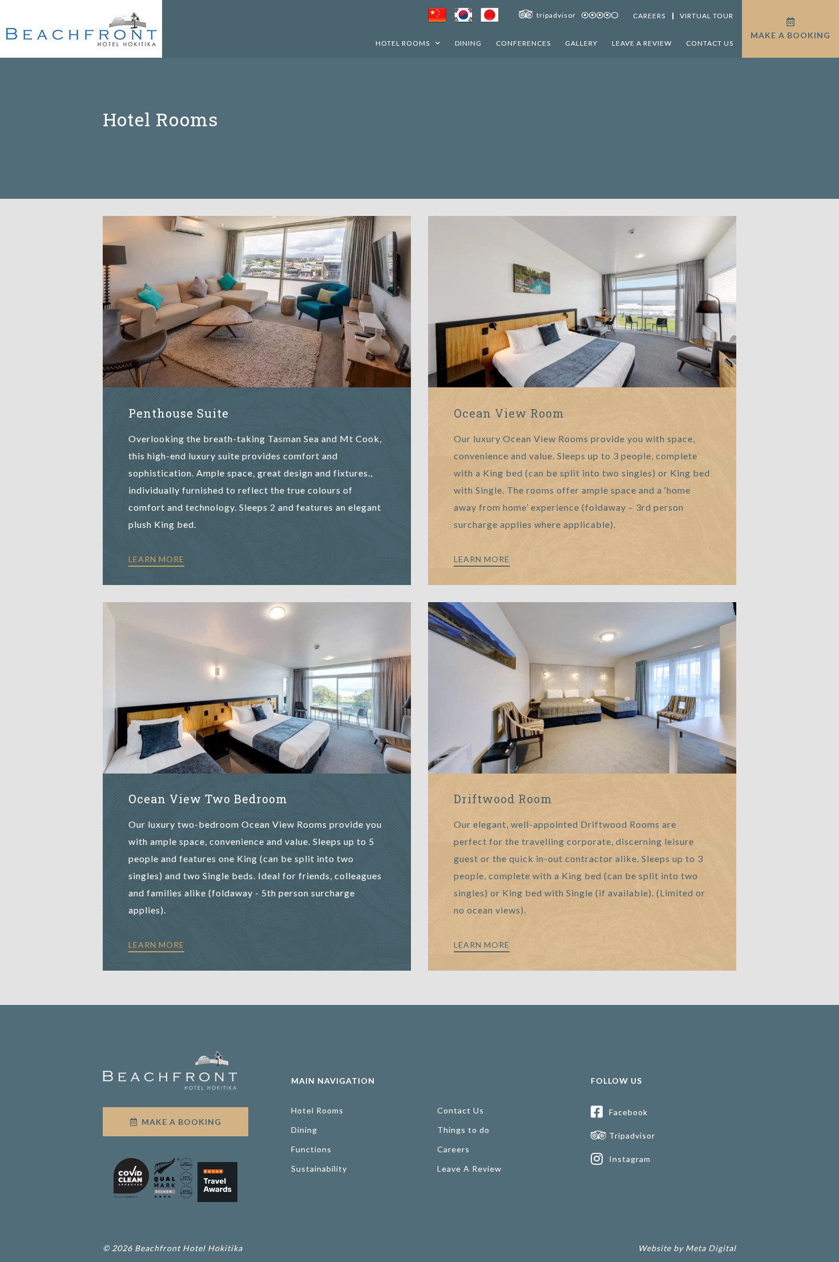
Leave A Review (642, 43)
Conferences (523, 43)
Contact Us (709, 43)
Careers (649, 16)
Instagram (630, 1159)
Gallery (581, 43)
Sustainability (319, 1168)
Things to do (463, 1130)
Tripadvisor (632, 1135)
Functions (311, 1149)
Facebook (628, 1112)
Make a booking (790, 35)
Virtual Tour (706, 16)
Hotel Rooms (403, 43)
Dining (468, 43)
